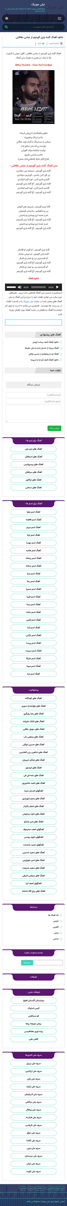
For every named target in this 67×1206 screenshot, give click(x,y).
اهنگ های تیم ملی (33, 449)
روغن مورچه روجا (33, 1024)
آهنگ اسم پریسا (33, 643)
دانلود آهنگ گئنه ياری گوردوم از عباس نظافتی (39, 37)
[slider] (12, 287)
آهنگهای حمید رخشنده (33, 845)
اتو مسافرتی (33, 1016)
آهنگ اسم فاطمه (33, 520)
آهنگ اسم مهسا (33, 543)
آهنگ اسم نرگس (33, 635)
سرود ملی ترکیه (33, 1087)
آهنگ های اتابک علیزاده (33, 721)
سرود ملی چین (33, 1148)
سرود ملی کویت (33, 1171)
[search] (6, 27)
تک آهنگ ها (53, 915)
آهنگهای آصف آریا (33, 883)
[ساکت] (19, 287)
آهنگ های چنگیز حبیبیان (33, 760)
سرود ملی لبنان (33, 1164)
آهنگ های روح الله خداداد (33, 891)
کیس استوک (33, 1008)
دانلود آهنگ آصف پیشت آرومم (46, 342)
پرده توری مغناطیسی (33, 1031)
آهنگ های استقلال (33, 457)
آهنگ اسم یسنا (33, 604)
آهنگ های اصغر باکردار (33, 806)
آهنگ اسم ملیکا (33, 658)
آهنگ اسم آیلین (33, 620)
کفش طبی (33, 1039)
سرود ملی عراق (33, 1133)
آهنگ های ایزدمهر (34, 768)
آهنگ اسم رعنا (33, 581)
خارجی (56, 921)
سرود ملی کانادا (34, 1141)
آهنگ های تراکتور (33, 480)
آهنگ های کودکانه (33, 698)
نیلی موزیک (28, 301)
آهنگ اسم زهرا (33, 512)
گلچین (56, 927)
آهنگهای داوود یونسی (33, 837)
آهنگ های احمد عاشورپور (33, 783)
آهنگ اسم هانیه (33, 550)
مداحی (56, 939)
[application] (33, 287)
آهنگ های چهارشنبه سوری (34, 706)
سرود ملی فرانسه (33, 1117)
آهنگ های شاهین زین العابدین (33, 752)
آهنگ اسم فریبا (33, 597)
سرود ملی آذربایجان (33, 1094)
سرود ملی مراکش (33, 1102)
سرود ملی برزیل (33, 1063)
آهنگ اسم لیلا (33, 535)
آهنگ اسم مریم (33, 527)
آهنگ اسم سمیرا (33, 589)
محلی (56, 933)
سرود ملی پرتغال (33, 1110)
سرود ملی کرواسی (33, 1125)
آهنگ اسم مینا (33, 574)
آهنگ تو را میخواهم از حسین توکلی (44, 354)
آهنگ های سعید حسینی (34, 852)
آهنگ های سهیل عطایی (33, 729)
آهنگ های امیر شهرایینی (33, 860)
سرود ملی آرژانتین (33, 1071)
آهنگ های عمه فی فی (34, 775)
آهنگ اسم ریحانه (33, 558)
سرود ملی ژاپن (33, 1079)
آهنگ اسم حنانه (33, 612)
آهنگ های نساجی (34, 487)
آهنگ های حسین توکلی (33, 744)
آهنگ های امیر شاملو (33, 822)
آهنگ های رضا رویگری (34, 714)
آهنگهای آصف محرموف (33, 829)
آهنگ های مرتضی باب (33, 737)
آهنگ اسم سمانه (33, 566)
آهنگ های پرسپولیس (33, 464)
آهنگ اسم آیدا (33, 628)
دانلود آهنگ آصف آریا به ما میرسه (45, 360)
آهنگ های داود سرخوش (33, 814)
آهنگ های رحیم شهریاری (33, 798)
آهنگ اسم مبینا (34, 666)
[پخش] (57, 287)
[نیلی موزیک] (55, 7)
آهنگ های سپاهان (33, 472)
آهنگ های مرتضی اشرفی (33, 876)
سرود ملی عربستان (33, 1156)
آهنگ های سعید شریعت (33, 868)
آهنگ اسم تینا (33, 674)
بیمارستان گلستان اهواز (33, 1000)
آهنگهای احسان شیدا (33, 791)
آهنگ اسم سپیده (33, 651)
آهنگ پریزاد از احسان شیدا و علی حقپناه (42, 348)
